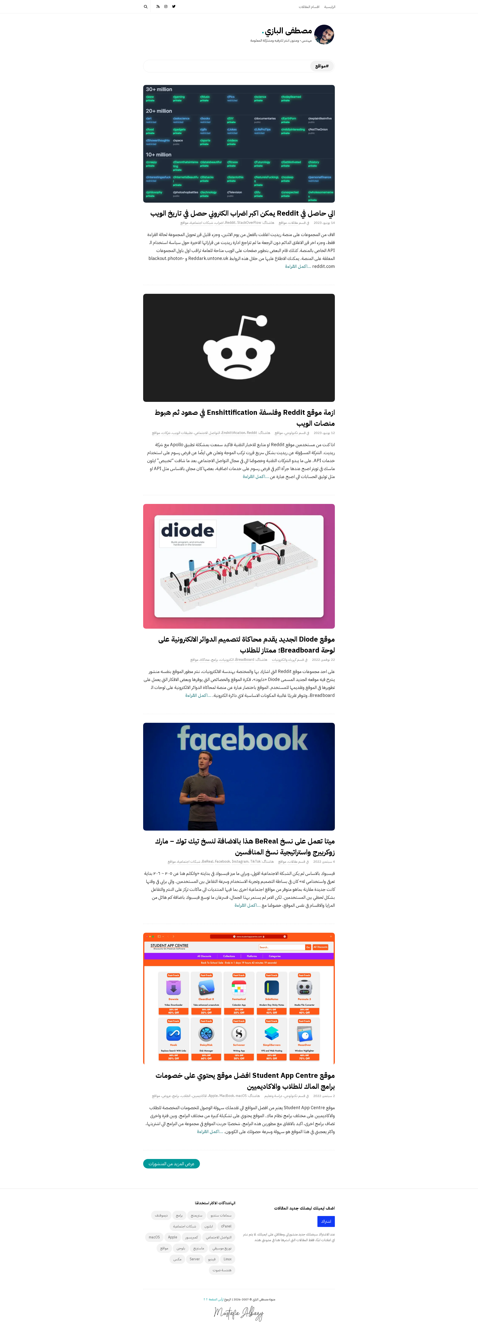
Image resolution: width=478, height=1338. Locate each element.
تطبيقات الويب (182, 432)
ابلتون (208, 1226)
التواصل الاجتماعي (207, 432)
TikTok (255, 861)
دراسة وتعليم (273, 1095)
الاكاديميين (199, 1095)
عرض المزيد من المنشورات (171, 1163)
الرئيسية (329, 6)
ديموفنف (161, 1215)
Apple (213, 1095)
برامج (214, 659)
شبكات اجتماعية (201, 222)
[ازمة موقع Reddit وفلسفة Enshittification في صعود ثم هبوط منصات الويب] (239, 348)
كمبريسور (191, 1237)
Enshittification (233, 432)
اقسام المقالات (309, 6)
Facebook (222, 861)
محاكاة (205, 659)
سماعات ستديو (221, 1215)
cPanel (226, 1226)
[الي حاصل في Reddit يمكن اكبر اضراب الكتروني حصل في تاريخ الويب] (239, 144)
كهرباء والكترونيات (284, 659)
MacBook (227, 1095)
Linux (228, 1259)
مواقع (283, 222)
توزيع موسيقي (222, 1248)
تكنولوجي (291, 432)
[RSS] (158, 6)
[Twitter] (173, 6)
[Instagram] (166, 6)
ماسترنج (198, 1248)
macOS (241, 1095)
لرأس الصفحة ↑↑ (213, 1299)
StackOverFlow (249, 222)
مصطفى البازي (288, 31)
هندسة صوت (222, 1270)
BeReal (207, 861)
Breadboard (245, 659)
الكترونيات (227, 659)
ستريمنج (196, 1215)
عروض (166, 1095)
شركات (166, 432)
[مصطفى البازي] (324, 34)
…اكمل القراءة (298, 266)
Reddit (230, 222)
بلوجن (181, 1248)
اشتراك (326, 1221)
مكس (177, 1259)
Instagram (240, 861)
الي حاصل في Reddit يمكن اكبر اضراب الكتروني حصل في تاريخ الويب (242, 213)
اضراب (219, 222)
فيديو (212, 1259)
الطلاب (185, 1095)
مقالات (293, 222)
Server (195, 1259)
